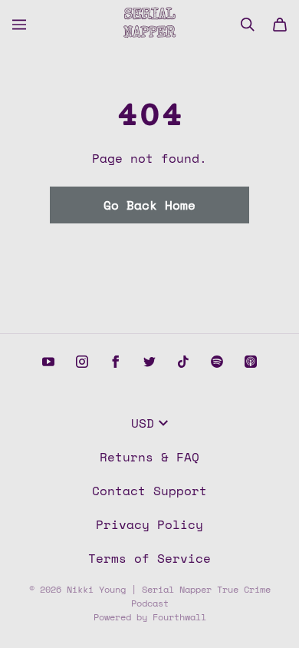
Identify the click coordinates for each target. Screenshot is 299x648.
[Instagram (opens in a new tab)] (82, 361)
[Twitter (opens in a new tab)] (149, 361)
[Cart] (280, 24)
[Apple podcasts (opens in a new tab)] (251, 361)
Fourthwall (179, 616)
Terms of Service (149, 558)
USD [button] (142, 423)
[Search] (248, 24)
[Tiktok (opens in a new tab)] (183, 361)
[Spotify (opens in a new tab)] (217, 361)
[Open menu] (19, 24)
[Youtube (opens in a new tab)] (48, 361)
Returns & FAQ (149, 457)
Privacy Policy (149, 524)
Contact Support (149, 490)
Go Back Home (150, 205)
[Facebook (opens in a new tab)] (116, 361)
